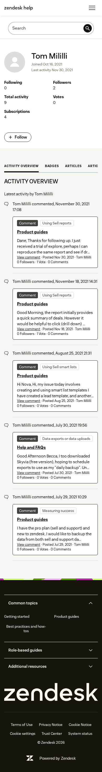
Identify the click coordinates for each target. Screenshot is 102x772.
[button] (46, 603)
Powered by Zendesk (57, 758)
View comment (28, 257)
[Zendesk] (51, 692)
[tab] (21, 166)
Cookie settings (22, 733)
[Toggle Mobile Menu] (92, 8)
